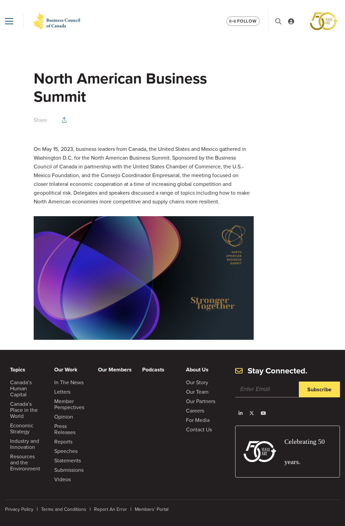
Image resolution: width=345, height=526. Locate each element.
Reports (63, 442)
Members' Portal (151, 509)
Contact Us (199, 429)
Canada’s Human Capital (21, 388)
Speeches (65, 451)
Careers (195, 411)
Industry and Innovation (24, 444)
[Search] (278, 21)
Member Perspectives (69, 404)
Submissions (69, 470)
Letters (62, 392)
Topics (17, 369)
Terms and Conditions (63, 509)
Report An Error (110, 509)
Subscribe (319, 389)
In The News (69, 382)
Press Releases (64, 429)
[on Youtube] (263, 413)
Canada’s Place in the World (24, 410)
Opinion (63, 417)
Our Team (197, 392)
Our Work (65, 369)
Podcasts (153, 369)
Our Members (115, 369)
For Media (198, 420)
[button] (9, 21)
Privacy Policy (19, 509)
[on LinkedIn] (241, 413)
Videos (62, 479)
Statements (67, 460)
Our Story (197, 382)
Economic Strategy (21, 428)
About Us (197, 369)
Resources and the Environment (25, 462)
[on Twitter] (251, 413)
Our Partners (200, 401)
